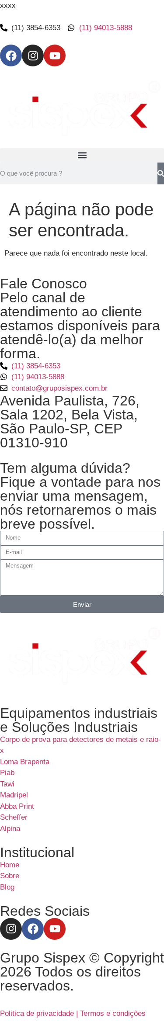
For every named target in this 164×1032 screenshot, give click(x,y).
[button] (82, 155)
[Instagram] (33, 55)
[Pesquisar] (160, 173)
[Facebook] (11, 55)
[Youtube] (55, 55)
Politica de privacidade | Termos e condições (73, 1013)
